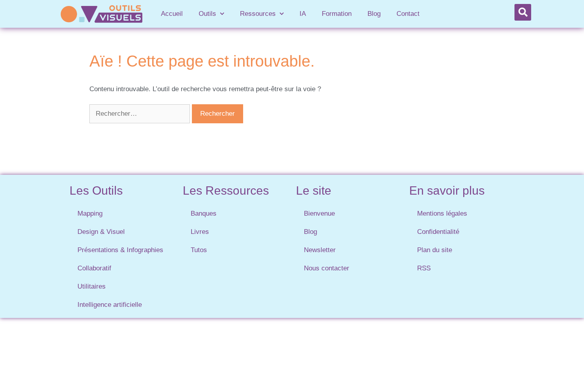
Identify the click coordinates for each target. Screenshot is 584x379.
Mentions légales (442, 213)
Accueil (172, 13)
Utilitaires (91, 286)
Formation (337, 13)
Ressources (258, 13)
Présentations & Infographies (120, 250)
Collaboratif (94, 268)
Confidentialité (438, 231)
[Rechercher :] (140, 113)
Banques (204, 213)
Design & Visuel (101, 231)
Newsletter (320, 250)
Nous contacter (326, 268)
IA (303, 13)
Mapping (89, 213)
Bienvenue (319, 213)
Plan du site (434, 250)
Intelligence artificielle (109, 304)
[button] (522, 12)
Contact (408, 13)
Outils (207, 13)
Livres (200, 231)
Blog (374, 13)
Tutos (199, 250)
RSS (424, 268)
